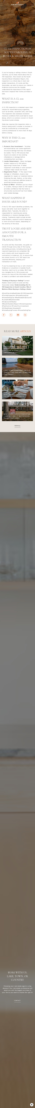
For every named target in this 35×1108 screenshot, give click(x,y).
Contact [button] (17, 1000)
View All (17, 425)
